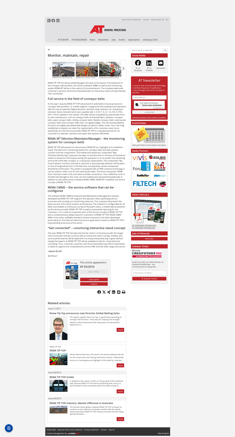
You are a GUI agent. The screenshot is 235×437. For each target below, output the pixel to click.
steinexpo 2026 (150, 39)
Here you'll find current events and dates (149, 145)
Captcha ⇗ (158, 108)
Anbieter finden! (150, 278)
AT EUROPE (63, 39)
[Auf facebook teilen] (99, 293)
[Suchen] (165, 50)
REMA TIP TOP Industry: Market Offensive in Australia (81, 403)
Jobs (114, 39)
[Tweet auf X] (104, 293)
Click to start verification (152, 105)
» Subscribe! (149, 112)
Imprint (112, 430)
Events (122, 39)
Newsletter (103, 39)
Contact (146, 19)
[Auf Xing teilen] (108, 293)
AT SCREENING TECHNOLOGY (144, 225)
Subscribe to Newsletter (131, 19)
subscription (94, 279)
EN (167, 19)
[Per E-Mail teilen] (118, 292)
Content (94, 284)
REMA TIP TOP (58, 350)
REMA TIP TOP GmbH (62, 377)
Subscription (134, 39)
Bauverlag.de (163, 433)
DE (163, 19)
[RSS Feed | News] (49, 20)
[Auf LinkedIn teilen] (113, 293)
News (92, 39)
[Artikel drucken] (123, 292)
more (120, 329)
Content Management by (57, 433)
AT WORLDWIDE (79, 39)
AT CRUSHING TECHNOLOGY (143, 228)
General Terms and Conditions (70, 430)
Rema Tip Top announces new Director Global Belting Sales (85, 313)
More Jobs (149, 239)
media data (155, 19)
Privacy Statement (91, 430)
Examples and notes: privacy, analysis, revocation (149, 117)
